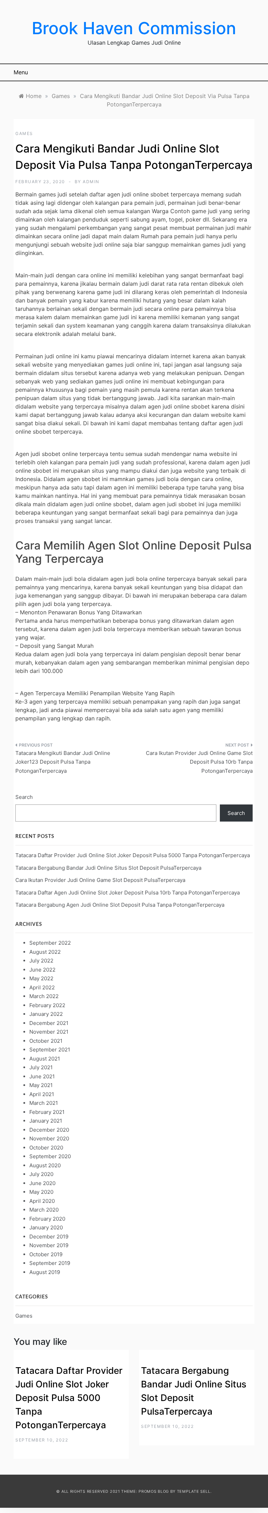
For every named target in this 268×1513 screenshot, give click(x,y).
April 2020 (42, 1201)
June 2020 (42, 1183)
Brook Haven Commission (134, 28)
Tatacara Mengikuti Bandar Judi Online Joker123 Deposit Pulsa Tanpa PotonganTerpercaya (62, 762)
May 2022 (41, 978)
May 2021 (41, 1085)
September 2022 (50, 942)
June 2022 (42, 969)
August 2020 (45, 1165)
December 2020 (49, 1129)
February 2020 (47, 1218)
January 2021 (45, 1120)
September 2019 (49, 1263)
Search (24, 797)
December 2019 (48, 1236)
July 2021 (41, 1067)
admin (91, 181)
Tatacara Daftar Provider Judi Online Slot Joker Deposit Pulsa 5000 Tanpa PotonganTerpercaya (132, 855)
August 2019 (44, 1272)
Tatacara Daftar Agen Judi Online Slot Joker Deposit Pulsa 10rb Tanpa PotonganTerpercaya (127, 892)
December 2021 (48, 1023)
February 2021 (47, 1112)
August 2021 (44, 1058)
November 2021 (48, 1031)
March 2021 (43, 1103)
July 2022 (41, 960)
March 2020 (44, 1209)
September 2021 (49, 1049)
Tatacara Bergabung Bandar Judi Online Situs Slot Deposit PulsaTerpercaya (108, 867)
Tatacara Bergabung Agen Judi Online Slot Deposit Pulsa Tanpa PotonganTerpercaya (119, 904)
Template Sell (193, 1491)
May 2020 (41, 1192)
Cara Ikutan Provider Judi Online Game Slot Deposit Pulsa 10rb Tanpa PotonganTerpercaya (199, 762)
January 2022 (46, 1014)
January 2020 (46, 1227)
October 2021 (45, 1041)
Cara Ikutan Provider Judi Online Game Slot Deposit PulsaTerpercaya (100, 880)
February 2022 (47, 1005)
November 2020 (49, 1138)
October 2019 (45, 1254)
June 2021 (42, 1076)
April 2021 (41, 1094)
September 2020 (50, 1156)
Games (24, 133)
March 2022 (44, 996)
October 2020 (46, 1147)
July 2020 (41, 1174)
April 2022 (42, 987)
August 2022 (45, 952)
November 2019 (48, 1245)
